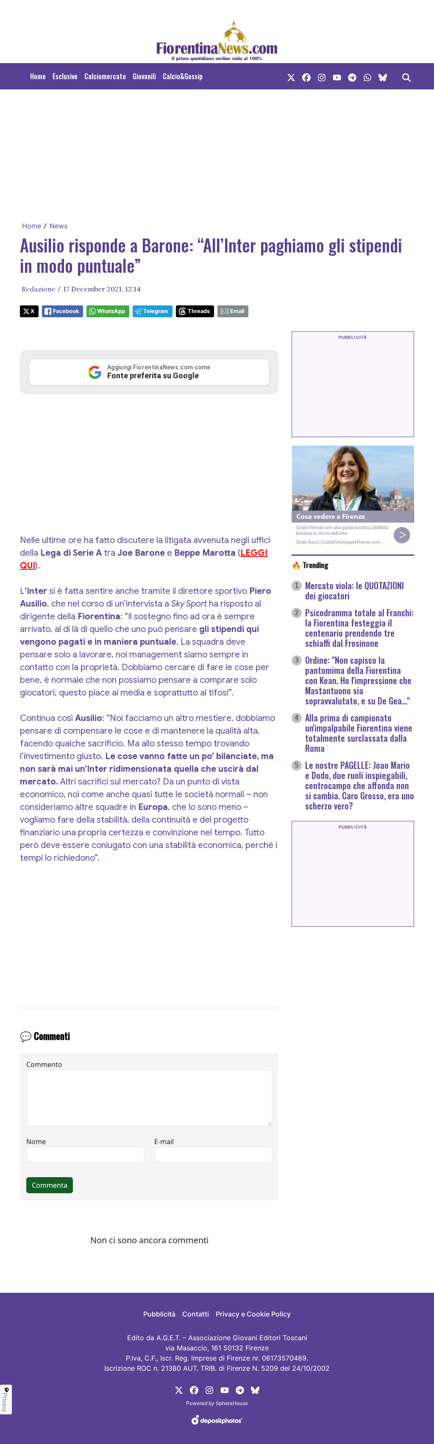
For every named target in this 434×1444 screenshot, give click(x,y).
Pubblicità (159, 1314)
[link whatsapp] (367, 76)
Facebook (66, 311)
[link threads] (382, 76)
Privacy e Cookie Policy (253, 1314)
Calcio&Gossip (183, 76)
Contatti (195, 1314)
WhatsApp (111, 311)
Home (38, 76)
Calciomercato (105, 76)
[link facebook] (306, 76)
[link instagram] (321, 76)
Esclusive (65, 76)
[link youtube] (337, 76)
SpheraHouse (232, 1403)
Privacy (5, 1402)
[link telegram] (352, 76)
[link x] (291, 76)
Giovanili (144, 76)
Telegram (155, 311)
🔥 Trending (310, 564)
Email (237, 311)
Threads (199, 311)
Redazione (39, 289)
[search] (406, 76)
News (58, 226)
